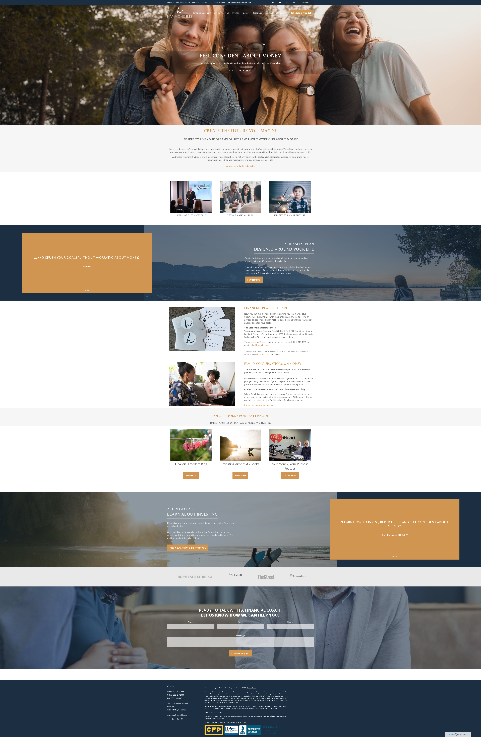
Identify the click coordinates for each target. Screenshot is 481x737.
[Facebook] (287, 2)
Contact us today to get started (240, 166)
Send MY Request (240, 653)
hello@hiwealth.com (259, 345)
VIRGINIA (195, 2)
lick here (260, 354)
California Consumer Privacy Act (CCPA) (272, 706)
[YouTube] (280, 2)
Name (191, 622)
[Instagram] (182, 719)
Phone (290, 622)
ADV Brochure (220, 722)
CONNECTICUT (173, 2)
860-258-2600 (178, 695)
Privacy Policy (209, 722)
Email (240, 622)
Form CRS (306, 2)
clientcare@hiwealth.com (241, 2)
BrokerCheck (251, 688)
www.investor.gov (218, 718)
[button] (202, 12)
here (286, 342)
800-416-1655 (219, 2)
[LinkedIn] (273, 2)
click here (212, 716)
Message (240, 635)
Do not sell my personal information (264, 708)
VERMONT (185, 2)
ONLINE (204, 2)
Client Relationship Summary (236, 722)
